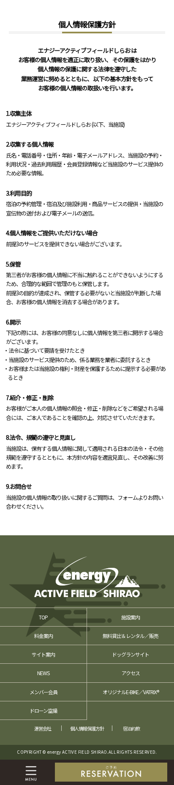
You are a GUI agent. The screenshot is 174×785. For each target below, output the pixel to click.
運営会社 (42, 728)
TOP (43, 617)
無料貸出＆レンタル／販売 (130, 635)
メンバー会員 (43, 691)
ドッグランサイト (130, 654)
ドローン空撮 (43, 710)
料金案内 (43, 635)
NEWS (43, 672)
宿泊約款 (131, 728)
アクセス (131, 672)
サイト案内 (43, 654)
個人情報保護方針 (87, 728)
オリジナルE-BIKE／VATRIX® (131, 691)
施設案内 (130, 617)
